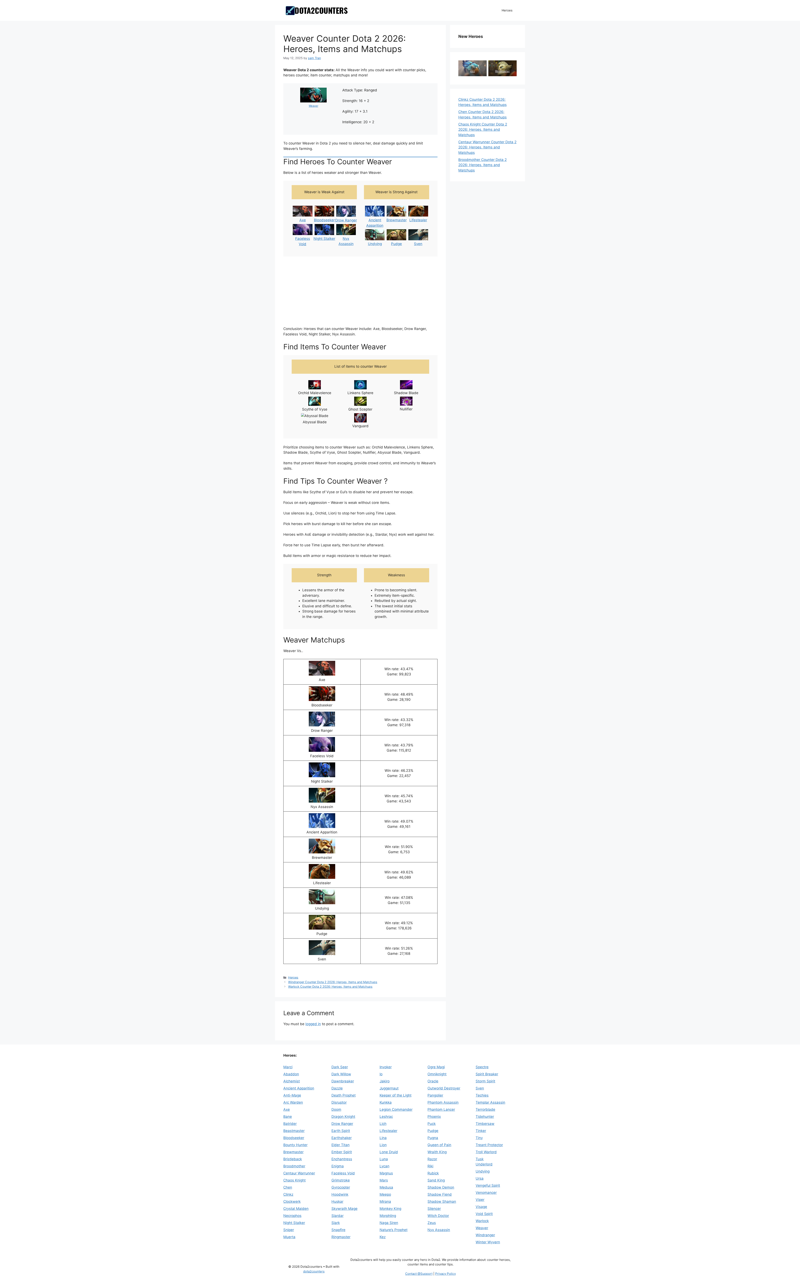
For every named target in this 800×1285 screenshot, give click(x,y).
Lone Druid (389, 1152)
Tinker (481, 1131)
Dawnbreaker (342, 1081)
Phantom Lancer (441, 1109)
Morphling (388, 1216)
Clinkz (288, 1194)
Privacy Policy (445, 1274)
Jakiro (385, 1081)
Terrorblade (485, 1109)
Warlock (482, 1221)
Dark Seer (339, 1067)
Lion (383, 1145)
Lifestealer (418, 220)
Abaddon (291, 1074)
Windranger (485, 1235)
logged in (313, 1024)
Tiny (479, 1138)
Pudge (396, 244)
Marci (287, 1067)
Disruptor (339, 1102)
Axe (302, 220)
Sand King (436, 1180)
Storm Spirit (485, 1081)
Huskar (337, 1201)
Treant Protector (489, 1145)
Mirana (385, 1201)
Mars (384, 1180)
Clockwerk (292, 1201)
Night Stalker (324, 239)
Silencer (434, 1209)
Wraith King (437, 1152)
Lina (383, 1138)
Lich (383, 1124)
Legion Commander (396, 1109)
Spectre (482, 1067)
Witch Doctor (438, 1216)
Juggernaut (389, 1088)
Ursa (480, 1178)
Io (381, 1074)
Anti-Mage (292, 1095)
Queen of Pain (439, 1145)
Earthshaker (341, 1138)
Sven (418, 244)
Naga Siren (389, 1223)
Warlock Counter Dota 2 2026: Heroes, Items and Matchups (330, 986)
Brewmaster (396, 220)
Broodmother (294, 1166)
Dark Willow (341, 1074)
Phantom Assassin (443, 1102)
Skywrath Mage (344, 1209)
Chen (287, 1187)
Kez (472, 71)
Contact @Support (418, 1274)
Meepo (385, 1194)
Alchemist (291, 1081)
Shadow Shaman (442, 1201)
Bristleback (292, 1159)
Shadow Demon (441, 1187)
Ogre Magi (436, 1067)
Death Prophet (343, 1095)
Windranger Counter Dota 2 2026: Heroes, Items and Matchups (332, 982)
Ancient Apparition (298, 1088)
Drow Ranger (346, 220)
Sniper (288, 1230)
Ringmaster (502, 71)
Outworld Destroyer (444, 1088)
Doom (336, 1109)
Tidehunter (485, 1116)
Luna (384, 1159)
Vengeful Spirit (488, 1185)
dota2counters (314, 1271)
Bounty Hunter (295, 1145)
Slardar (337, 1216)
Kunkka (386, 1102)
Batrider (290, 1124)
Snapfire (338, 1230)
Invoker (386, 1067)
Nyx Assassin (439, 1230)
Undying (375, 244)
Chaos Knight (294, 1180)
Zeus (432, 1223)
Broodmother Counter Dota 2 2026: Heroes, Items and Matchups (482, 165)
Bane (287, 1116)
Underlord (484, 1164)
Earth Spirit (340, 1131)
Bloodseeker (324, 220)
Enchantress (341, 1159)
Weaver (313, 105)
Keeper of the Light (395, 1095)
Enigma (337, 1166)
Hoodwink (339, 1194)
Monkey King (390, 1209)
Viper (480, 1200)
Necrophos (292, 1216)
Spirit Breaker (487, 1074)
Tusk (480, 1159)
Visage (481, 1207)
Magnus (386, 1173)
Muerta (289, 1237)
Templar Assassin (490, 1102)
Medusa (386, 1187)
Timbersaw (485, 1124)
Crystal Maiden (296, 1209)
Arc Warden (293, 1102)
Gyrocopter (340, 1187)
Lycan (384, 1166)
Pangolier (435, 1095)
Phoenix (434, 1116)
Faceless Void (343, 1173)
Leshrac (386, 1116)
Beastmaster (294, 1131)
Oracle (433, 1081)
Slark (335, 1223)
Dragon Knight (343, 1116)
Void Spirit (484, 1214)
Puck (432, 1124)
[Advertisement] (360, 292)
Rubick (433, 1173)
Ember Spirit (341, 1152)
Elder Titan (340, 1145)
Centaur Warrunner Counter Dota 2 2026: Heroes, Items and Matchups (487, 147)
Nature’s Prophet (394, 1230)
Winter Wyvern (488, 1242)
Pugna (433, 1138)
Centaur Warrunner (299, 1173)
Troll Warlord (486, 1152)
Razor (432, 1159)
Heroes (507, 10)
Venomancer (486, 1192)
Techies (482, 1095)
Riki (430, 1166)
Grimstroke (340, 1180)
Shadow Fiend (440, 1194)
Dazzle (337, 1088)
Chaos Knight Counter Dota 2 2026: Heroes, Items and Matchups (482, 129)
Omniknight (437, 1074)
